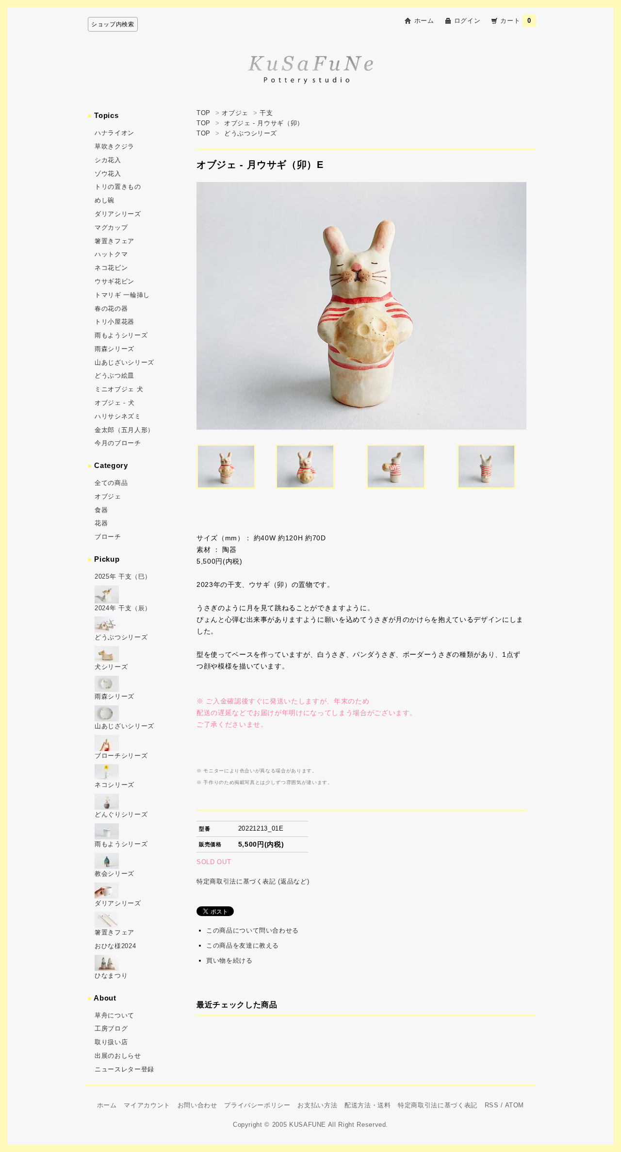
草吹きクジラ (114, 146)
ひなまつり (111, 975)
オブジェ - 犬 (114, 402)
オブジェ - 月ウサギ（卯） (264, 123)
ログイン (467, 20)
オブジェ (235, 113)
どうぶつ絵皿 (114, 375)
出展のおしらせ (118, 1055)
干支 (266, 113)
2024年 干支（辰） (123, 608)
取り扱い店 (111, 1042)
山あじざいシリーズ (124, 362)
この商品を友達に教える (242, 945)
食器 (101, 510)
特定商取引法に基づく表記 (437, 1105)
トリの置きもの (118, 186)
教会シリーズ (114, 873)
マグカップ (111, 227)
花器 (101, 523)
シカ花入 (108, 160)
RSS (492, 1105)
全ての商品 (111, 482)
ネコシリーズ (114, 784)
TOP (203, 113)
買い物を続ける (229, 960)
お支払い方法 (317, 1105)
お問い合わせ (197, 1105)
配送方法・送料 (367, 1105)
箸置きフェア (114, 241)
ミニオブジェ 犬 (119, 389)
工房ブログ (111, 1028)
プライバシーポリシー (257, 1105)
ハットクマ (111, 254)
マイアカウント (147, 1105)
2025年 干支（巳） (123, 576)
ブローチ (108, 536)
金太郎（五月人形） (124, 430)
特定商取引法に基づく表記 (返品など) (252, 881)
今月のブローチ (118, 443)
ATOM (514, 1105)
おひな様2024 (115, 946)
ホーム (424, 20)
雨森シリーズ (114, 348)
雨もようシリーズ (121, 335)
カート (515, 20)
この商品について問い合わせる (252, 930)
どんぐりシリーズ (121, 814)
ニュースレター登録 (124, 1069)
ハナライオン (114, 132)
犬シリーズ (111, 666)
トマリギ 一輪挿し (122, 295)
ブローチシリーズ (121, 755)
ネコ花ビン (111, 267)
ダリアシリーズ (118, 213)
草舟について (114, 1015)
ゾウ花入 (108, 173)
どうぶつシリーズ (250, 133)
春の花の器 (111, 308)
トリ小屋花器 (114, 321)
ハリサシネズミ (118, 416)
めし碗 (104, 200)
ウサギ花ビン (114, 281)
